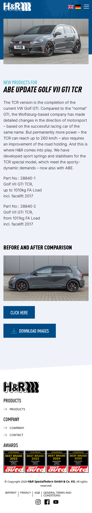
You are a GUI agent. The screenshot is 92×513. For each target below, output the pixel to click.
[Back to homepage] (21, 387)
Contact (16, 435)
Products (17, 409)
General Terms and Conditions (57, 494)
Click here (19, 312)
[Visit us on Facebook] (47, 501)
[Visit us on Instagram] (38, 501)
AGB (37, 492)
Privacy (25, 492)
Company (17, 428)
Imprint (10, 492)
